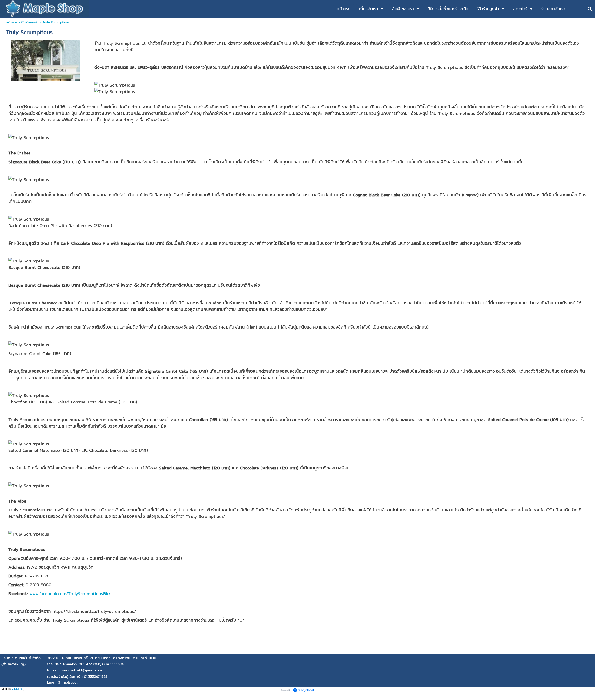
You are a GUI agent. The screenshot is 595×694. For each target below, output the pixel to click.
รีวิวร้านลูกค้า (29, 22)
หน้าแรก (11, 22)
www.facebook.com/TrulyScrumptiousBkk (69, 593)
